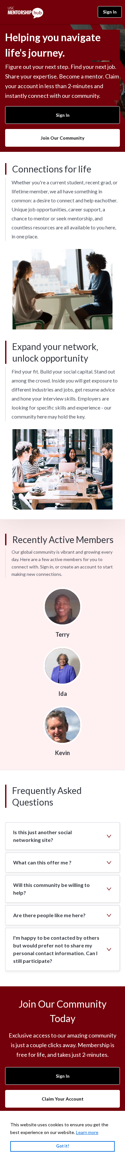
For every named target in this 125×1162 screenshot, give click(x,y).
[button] (62, 836)
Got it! (62, 1146)
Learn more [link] (87, 1132)
